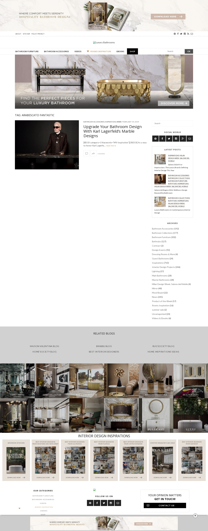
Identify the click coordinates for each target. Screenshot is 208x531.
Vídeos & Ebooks (160, 318)
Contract (156, 245)
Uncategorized (159, 314)
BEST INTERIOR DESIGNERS (104, 351)
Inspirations (110, 122)
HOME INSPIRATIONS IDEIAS (163, 351)
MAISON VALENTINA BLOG (44, 346)
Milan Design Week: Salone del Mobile (179, 158)
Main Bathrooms (159, 275)
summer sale (158, 309)
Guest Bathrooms (160, 258)
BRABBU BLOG (104, 346)
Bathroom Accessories (56, 51)
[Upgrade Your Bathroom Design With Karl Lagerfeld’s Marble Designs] (47, 144)
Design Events (159, 250)
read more (110, 145)
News (119, 122)
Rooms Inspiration (100, 51)
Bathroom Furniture (27, 51)
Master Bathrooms (161, 280)
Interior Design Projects (163, 267)
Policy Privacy (38, 34)
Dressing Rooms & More (163, 254)
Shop (132, 51)
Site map (26, 34)
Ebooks (120, 51)
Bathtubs (172, 184)
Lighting (156, 271)
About (18, 34)
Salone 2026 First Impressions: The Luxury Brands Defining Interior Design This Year (171, 167)
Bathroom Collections (179, 178)
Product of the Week (162, 301)
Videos (77, 51)
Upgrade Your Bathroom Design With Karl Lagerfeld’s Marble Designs (112, 131)
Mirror (155, 288)
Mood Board (158, 292)
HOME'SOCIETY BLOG (44, 351)
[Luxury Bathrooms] (104, 42)
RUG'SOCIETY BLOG (163, 346)
